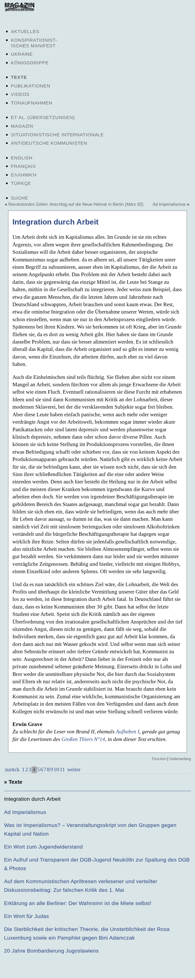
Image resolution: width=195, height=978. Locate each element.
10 (56, 769)
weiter (73, 769)
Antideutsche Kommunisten (49, 143)
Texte (19, 77)
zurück (12, 769)
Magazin (22, 126)
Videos (20, 94)
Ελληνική (24, 174)
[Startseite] (19, 10)
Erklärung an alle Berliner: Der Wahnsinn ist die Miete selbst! (77, 903)
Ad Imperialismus (169, 204)
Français (23, 166)
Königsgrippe (30, 62)
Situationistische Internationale (57, 134)
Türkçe (21, 183)
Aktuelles (25, 31)
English (21, 157)
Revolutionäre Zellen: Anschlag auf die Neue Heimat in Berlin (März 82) (75, 204)
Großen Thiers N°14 (83, 739)
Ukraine (22, 54)
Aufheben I (127, 732)
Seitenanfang (180, 759)
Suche (19, 198)
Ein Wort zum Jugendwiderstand (43, 847)
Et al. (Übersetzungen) (43, 117)
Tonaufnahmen (31, 103)
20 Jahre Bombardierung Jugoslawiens (51, 951)
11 (62, 769)
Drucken (159, 759)
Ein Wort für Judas (26, 916)
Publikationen (30, 85)
